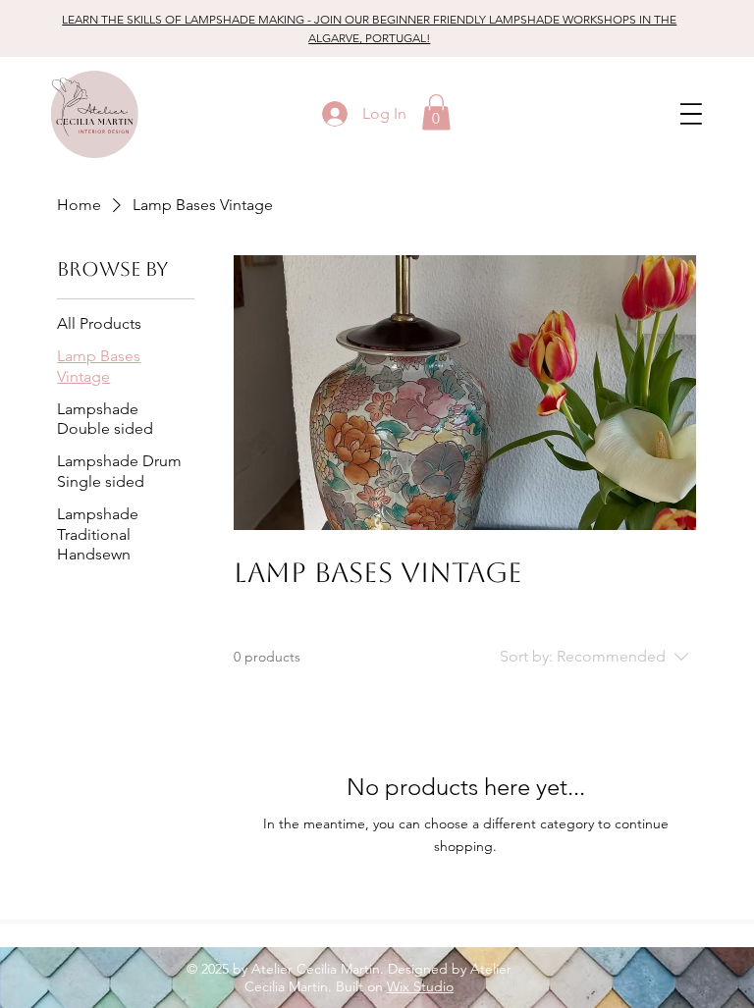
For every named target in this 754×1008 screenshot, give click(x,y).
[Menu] (697, 114)
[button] (436, 112)
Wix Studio (420, 986)
